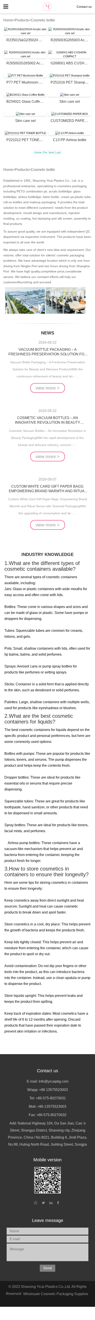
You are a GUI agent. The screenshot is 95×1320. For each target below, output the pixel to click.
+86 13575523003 (53, 1090)
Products (22, 20)
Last (58, 152)
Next (51, 152)
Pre (45, 152)
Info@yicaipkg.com (53, 1081)
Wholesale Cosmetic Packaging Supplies (55, 1294)
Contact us (84, 6)
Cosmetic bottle (43, 20)
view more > (48, 388)
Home (8, 20)
